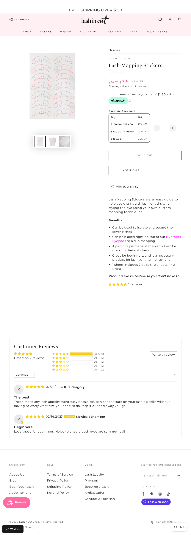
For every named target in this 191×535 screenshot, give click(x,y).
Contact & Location (100, 499)
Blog (13, 480)
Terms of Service (60, 474)
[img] (35, 387)
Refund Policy (58, 492)
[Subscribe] (179, 475)
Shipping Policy (59, 486)
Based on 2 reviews (29, 358)
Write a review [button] (163, 354)
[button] (160, 19)
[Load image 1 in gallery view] (40, 141)
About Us (16, 474)
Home (113, 50)
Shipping (114, 86)
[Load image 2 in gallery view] (52, 141)
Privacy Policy (58, 480)
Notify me (131, 170)
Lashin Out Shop (119, 58)
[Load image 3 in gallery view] (64, 141)
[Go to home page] (95, 19)
